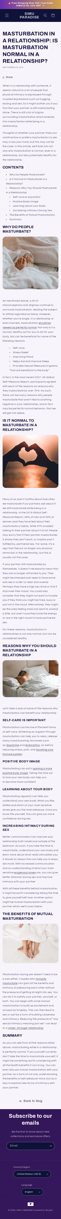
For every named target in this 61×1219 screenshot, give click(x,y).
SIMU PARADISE (25, 1210)
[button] (7, 15)
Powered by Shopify (43, 1210)
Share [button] (9, 77)
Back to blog (33, 1101)
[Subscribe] (50, 1146)
